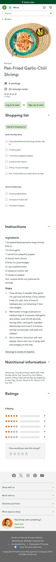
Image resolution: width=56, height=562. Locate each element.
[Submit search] (51, 13)
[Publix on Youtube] (42, 477)
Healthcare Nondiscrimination (28, 541)
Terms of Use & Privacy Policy (27, 537)
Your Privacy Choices (30, 547)
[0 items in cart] (50, 7)
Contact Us (19, 527)
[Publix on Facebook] (14, 477)
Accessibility (18, 544)
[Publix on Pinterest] (35, 477)
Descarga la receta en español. (20, 351)
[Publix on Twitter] (21, 477)
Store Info (18, 524)
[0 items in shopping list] (44, 7)
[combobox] (27, 13)
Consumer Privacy (39, 544)
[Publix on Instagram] (28, 477)
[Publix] (4, 8)
